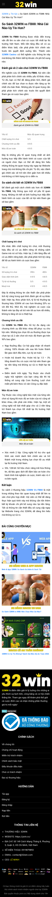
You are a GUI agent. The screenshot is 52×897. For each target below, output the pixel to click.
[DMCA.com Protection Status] (9, 711)
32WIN (5, 14)
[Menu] (3, 4)
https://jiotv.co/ (22, 836)
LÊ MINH (14, 859)
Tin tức (14, 14)
